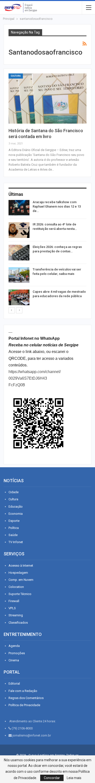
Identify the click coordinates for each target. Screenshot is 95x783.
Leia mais (74, 778)
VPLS (12, 608)
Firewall (14, 601)
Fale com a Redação (23, 691)
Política (14, 528)
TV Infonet (16, 542)
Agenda (14, 646)
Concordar (52, 778)
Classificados (18, 622)
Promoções (17, 653)
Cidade (14, 492)
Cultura (16, 76)
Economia (16, 513)
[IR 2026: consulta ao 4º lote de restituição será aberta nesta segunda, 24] (19, 230)
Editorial (14, 683)
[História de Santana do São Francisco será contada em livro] (47, 98)
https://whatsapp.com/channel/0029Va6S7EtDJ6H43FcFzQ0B (35, 378)
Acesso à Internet (21, 565)
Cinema (14, 660)
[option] (47, 253)
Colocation (16, 587)
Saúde (13, 535)
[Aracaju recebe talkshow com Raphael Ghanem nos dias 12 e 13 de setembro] (19, 208)
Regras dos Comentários (26, 698)
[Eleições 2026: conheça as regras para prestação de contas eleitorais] (19, 252)
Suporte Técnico (20, 594)
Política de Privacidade (24, 705)
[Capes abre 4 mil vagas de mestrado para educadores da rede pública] (19, 297)
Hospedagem (18, 572)
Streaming (16, 615)
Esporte (14, 521)
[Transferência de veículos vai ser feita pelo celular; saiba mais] (19, 275)
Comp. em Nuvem (21, 580)
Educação (16, 506)
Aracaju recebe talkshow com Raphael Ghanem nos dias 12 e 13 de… (57, 206)
